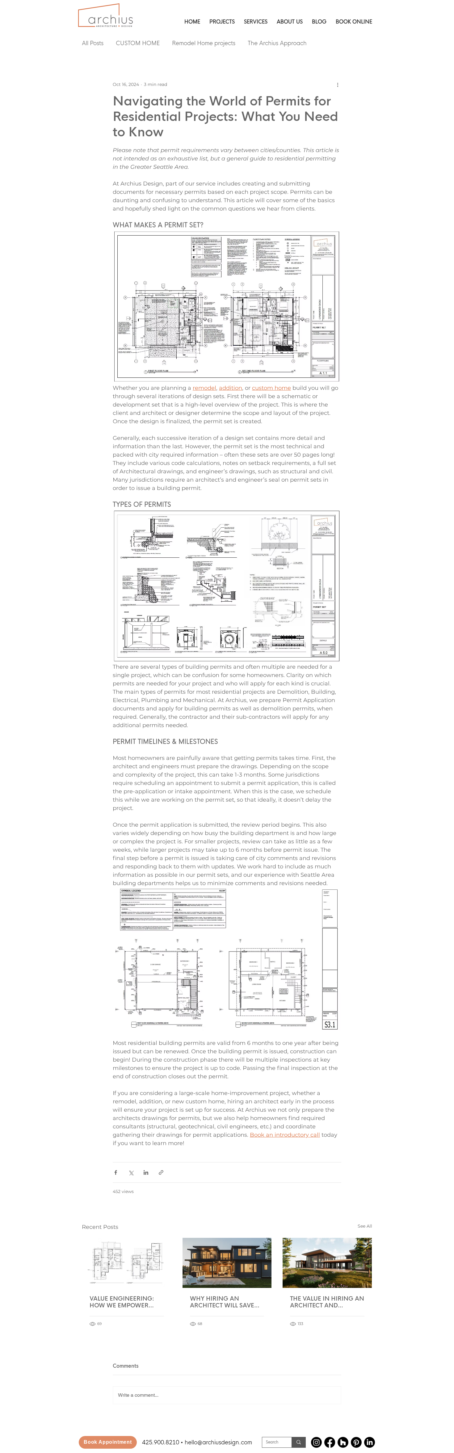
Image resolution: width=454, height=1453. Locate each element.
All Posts (92, 43)
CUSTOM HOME (138, 43)
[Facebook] (329, 1442)
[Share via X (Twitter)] (131, 1172)
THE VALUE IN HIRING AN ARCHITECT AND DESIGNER (327, 1302)
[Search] (298, 1442)
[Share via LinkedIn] (146, 1172)
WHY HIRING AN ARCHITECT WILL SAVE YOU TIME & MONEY (222, 1302)
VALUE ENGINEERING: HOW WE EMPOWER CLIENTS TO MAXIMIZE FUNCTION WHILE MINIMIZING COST (122, 1302)
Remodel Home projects (203, 43)
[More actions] (337, 84)
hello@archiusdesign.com (218, 1442)
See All (365, 1226)
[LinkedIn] (369, 1442)
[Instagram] (316, 1442)
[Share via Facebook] (116, 1172)
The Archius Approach (277, 43)
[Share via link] (161, 1172)
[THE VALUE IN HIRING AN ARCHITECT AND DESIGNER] (327, 1263)
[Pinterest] (356, 1442)
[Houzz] (343, 1442)
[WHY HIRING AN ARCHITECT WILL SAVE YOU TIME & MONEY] (227, 1263)
